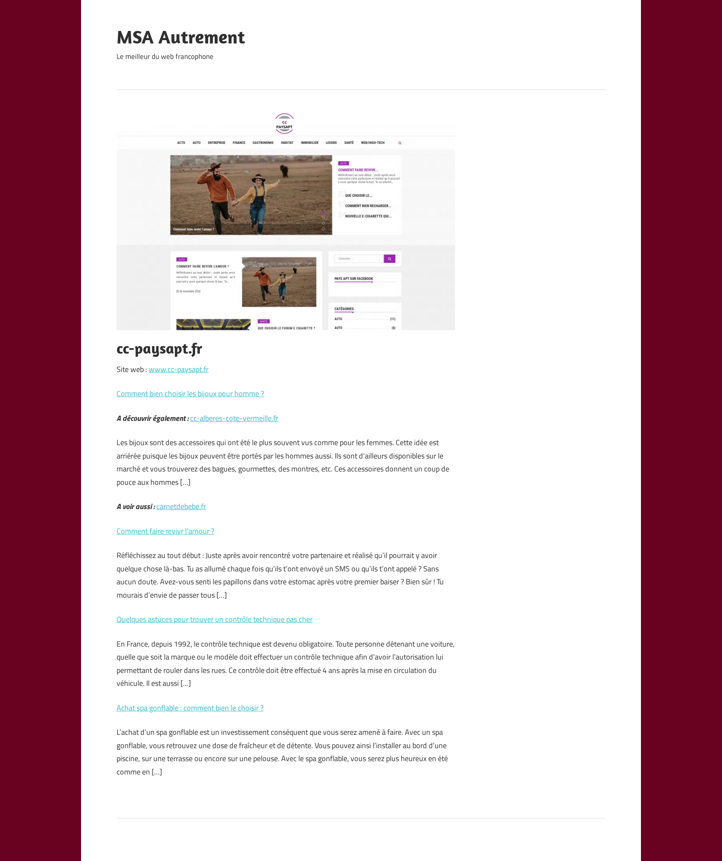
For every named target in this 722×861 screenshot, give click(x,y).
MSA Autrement (181, 36)
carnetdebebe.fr (181, 506)
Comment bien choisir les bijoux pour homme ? (190, 393)
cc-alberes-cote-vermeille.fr (234, 418)
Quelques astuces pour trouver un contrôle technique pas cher (215, 619)
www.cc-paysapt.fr (178, 369)
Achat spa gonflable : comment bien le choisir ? (190, 707)
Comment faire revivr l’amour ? (165, 531)
